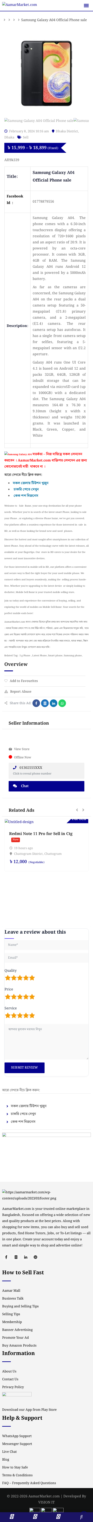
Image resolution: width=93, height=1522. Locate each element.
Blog (5, 1459)
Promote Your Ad (15, 1337)
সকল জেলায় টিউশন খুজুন (28, 1106)
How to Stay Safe (15, 1467)
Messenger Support (17, 1444)
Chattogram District (28, 854)
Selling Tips (11, 1314)
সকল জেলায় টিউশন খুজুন (30, 483)
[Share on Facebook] (36, 703)
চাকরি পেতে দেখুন (26, 489)
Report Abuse (20, 691)
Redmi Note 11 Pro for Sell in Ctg (40, 834)
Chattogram (53, 854)
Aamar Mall (11, 1290)
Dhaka (9, 137)
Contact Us (10, 1379)
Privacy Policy (13, 1387)
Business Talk (13, 1298)
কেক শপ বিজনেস (26, 495)
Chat (24, 786)
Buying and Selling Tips (20, 1306)
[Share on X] (45, 703)
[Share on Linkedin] (53, 703)
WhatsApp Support (17, 1436)
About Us (9, 1371)
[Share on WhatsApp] (62, 703)
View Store (21, 749)
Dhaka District (67, 131)
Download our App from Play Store (29, 1410)
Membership (12, 1322)
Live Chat (9, 1452)
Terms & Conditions (17, 1475)
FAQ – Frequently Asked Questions (29, 1483)
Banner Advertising (17, 1330)
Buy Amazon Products (19, 1345)
